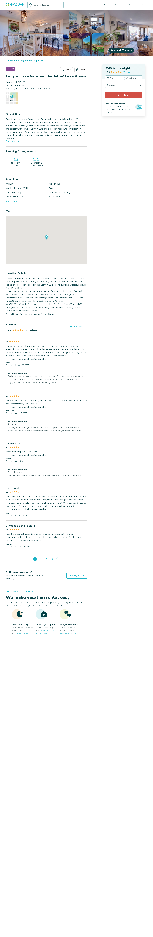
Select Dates (123, 95)
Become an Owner (112, 5)
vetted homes (22, 633)
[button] (123, 85)
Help (125, 5)
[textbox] (45, 5)
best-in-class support (69, 633)
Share (82, 70)
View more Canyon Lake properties (25, 60)
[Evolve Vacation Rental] (15, 6)
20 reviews (128, 72)
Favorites (133, 5)
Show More (11, 141)
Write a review (77, 326)
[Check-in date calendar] (108, 78)
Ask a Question (76, 575)
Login (141, 5)
